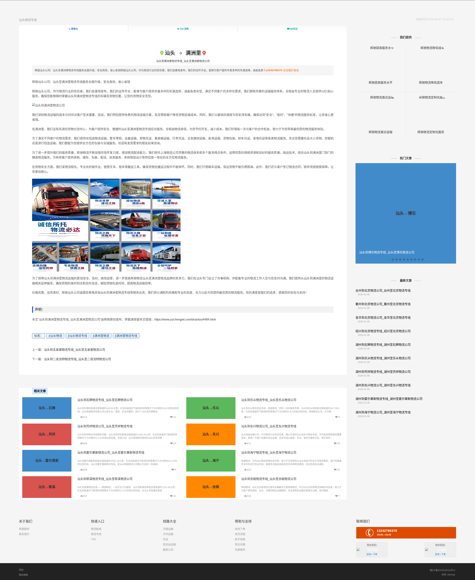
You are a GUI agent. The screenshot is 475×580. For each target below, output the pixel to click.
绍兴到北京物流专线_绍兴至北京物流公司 (383, 331)
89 (175, 469)
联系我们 (24, 534)
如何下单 (240, 528)
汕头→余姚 (210, 487)
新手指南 (240, 539)
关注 (293, 29)
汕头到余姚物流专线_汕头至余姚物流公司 (268, 478)
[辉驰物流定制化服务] (431, 97)
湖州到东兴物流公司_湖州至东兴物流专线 (383, 385)
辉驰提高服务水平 (380, 82)
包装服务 (240, 549)
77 (339, 496)
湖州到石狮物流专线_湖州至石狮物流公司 (383, 344)
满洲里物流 (101, 335)
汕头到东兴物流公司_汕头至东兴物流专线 (268, 426)
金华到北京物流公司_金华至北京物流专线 (383, 317)
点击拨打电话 (282, 70)
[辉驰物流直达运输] (380, 97)
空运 (165, 539)
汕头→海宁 (210, 460)
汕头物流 (55, 335)
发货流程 (240, 534)
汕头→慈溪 (47, 487)
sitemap (451, 574)
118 (174, 443)
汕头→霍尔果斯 (47, 460)
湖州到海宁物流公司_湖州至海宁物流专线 (383, 412)
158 (338, 443)
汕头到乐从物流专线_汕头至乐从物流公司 (268, 399)
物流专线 (96, 534)
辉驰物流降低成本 (431, 82)
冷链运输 (168, 528)
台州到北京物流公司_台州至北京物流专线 (383, 290)
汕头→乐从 (210, 408)
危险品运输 (169, 544)
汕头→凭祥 (47, 434)
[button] (389, 259)
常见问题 (240, 544)
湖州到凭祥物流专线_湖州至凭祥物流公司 (383, 371)
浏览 (184, 29)
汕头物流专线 (28, 20)
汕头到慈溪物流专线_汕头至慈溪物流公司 (104, 478)
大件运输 (168, 534)
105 (338, 469)
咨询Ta (74, 29)
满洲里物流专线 (126, 335)
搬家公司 (168, 549)
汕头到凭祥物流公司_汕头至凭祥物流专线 (104, 426)
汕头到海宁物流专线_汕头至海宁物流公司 (268, 452)
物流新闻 (96, 528)
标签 (444, 574)
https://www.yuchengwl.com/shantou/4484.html (185, 319)
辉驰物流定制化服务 (430, 132)
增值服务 (24, 528)
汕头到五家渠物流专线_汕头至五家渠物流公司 (74, 349)
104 (174, 417)
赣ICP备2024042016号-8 (442, 570)
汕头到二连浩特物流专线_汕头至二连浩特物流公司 (77, 359)
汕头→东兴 (210, 434)
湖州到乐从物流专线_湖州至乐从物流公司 (383, 358)
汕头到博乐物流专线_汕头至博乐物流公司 (386, 252)
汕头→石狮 (47, 408)
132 (174, 496)
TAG (93, 539)
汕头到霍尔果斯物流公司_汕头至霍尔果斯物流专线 (110, 452)
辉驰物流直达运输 (380, 132)
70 (339, 417)
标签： (38, 335)
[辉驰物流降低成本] (431, 47)
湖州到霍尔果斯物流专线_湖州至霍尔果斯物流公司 (389, 398)
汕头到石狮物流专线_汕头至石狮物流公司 (104, 399)
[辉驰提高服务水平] (380, 47)
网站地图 (23, 575)
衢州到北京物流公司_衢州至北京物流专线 (383, 304)
